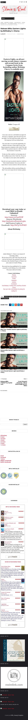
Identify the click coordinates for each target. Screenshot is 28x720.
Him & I (6, 511)
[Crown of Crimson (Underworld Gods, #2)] (22, 596)
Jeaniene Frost (7, 525)
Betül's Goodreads (6, 462)
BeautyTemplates (18, 715)
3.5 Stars (3, 442)
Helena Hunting (8, 512)
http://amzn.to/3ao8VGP (14, 217)
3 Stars (2, 443)
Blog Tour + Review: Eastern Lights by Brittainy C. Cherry (14, 330)
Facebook (3, 457)
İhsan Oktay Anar (5, 567)
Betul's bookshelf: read (13, 506)
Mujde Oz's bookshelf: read (13, 561)
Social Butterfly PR (22, 296)
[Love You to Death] (2, 532)
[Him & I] (2, 515)
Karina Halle (4, 593)
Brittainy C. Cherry (8, 22)
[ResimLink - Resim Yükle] (14, 688)
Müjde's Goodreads (6, 460)
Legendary (3, 604)
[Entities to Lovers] (2, 520)
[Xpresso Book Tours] (14, 661)
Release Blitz (18, 22)
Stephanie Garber (5, 605)
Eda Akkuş (4, 580)
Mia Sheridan (7, 543)
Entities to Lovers (8, 517)
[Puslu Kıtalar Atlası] (22, 570)
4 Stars (2, 440)
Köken (2, 579)
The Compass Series (12, 23)
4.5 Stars (3, 438)
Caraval (3, 610)
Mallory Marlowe (8, 518)
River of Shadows (5, 598)
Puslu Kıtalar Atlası (5, 566)
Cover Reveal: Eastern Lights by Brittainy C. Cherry (13, 371)
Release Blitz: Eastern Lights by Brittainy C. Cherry (13, 351)
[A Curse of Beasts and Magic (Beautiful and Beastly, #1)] (2, 526)
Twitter (3, 459)
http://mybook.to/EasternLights (14, 221)
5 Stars (2, 437)
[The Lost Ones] (2, 545)
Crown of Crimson (5, 592)
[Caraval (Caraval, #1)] (22, 613)
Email (2, 456)
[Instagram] (24, 2)
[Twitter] (21, 2)
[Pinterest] (26, 2)
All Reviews (4, 435)
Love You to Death (9, 529)
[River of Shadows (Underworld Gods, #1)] (22, 601)
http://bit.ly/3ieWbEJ (19, 225)
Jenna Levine (7, 530)
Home (2, 22)
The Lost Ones (8, 542)
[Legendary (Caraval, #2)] (22, 607)
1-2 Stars (3, 445)
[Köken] (22, 583)
